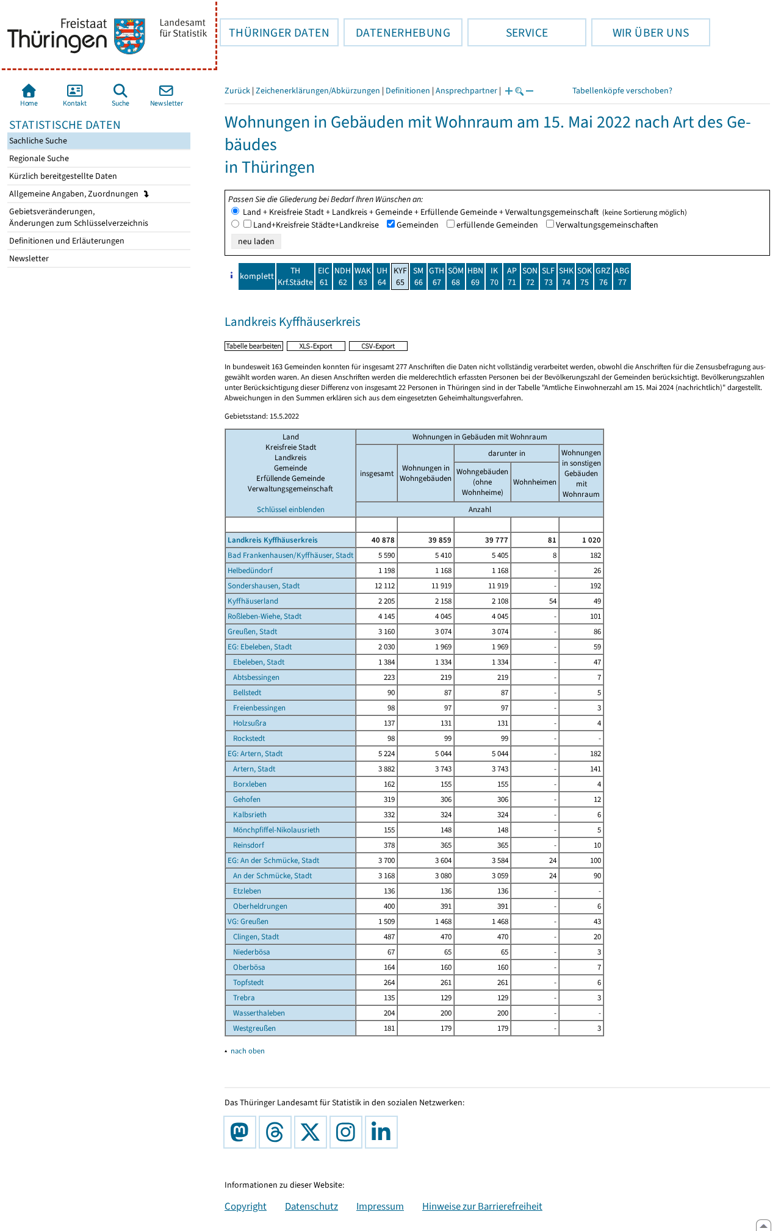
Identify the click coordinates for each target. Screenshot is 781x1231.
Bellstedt (244, 692)
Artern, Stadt (251, 769)
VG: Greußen (248, 921)
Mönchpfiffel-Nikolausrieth (274, 830)
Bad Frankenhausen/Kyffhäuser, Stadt (290, 555)
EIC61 (323, 276)
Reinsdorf (246, 845)
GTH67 (436, 276)
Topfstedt (246, 982)
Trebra (241, 997)
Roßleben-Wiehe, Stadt (264, 616)
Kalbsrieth (247, 814)
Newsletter (28, 258)
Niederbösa (249, 952)
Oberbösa (246, 967)
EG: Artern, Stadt (255, 753)
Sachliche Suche (37, 140)
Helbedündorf (250, 570)
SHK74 (566, 276)
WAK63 (363, 276)
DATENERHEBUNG (397, 32)
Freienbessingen (257, 707)
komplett (257, 276)
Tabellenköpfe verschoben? (622, 90)
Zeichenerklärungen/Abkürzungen (318, 90)
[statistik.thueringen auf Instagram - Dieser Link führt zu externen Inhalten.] (348, 1132)
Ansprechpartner (466, 90)
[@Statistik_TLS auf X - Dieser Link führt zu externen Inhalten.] (313, 1132)
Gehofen (244, 799)
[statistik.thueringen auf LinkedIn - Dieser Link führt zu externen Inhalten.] (383, 1132)
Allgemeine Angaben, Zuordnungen (74, 194)
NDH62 (342, 276)
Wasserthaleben (256, 1013)
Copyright (246, 1206)
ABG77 (622, 276)
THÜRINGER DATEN (274, 32)
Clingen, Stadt (253, 936)
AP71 (512, 276)
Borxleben (247, 784)
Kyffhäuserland (253, 601)
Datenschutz (311, 1206)
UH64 (381, 276)
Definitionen (408, 90)
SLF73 (548, 276)
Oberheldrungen (257, 906)
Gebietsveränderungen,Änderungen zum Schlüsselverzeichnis (77, 217)
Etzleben (244, 891)
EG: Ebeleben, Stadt (260, 646)
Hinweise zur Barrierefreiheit (482, 1206)
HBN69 (475, 276)
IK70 (494, 276)
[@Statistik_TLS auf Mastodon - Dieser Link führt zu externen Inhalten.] (242, 1132)
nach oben (248, 1050)
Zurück (237, 90)
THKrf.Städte (295, 276)
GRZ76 (603, 276)
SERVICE (507, 32)
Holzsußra (247, 723)
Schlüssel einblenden (291, 509)
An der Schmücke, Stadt (270, 875)
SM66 (418, 276)
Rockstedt (246, 738)
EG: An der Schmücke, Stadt (273, 860)
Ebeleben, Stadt (256, 662)
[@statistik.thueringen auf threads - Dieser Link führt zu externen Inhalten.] (277, 1132)
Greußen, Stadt (252, 631)
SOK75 (584, 276)
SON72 (530, 276)
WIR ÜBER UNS (640, 32)
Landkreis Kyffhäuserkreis (273, 540)
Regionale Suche (38, 158)
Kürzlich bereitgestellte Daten (62, 176)
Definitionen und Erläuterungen (65, 241)
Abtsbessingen (253, 677)
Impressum (380, 1206)
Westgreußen (252, 1028)
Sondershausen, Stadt (264, 585)
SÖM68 (456, 276)
